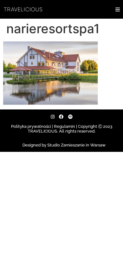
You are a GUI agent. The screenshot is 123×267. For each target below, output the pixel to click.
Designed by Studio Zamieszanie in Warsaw (64, 145)
